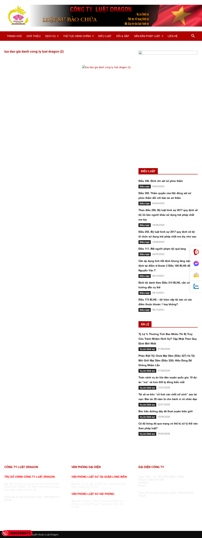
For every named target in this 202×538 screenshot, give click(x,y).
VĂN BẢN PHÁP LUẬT (147, 36)
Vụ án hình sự (147, 349)
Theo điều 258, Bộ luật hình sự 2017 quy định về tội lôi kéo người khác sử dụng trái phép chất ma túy (168, 214)
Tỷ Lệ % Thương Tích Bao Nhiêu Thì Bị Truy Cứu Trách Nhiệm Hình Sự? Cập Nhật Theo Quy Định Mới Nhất (167, 338)
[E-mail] (196, 275)
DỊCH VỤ (50, 36)
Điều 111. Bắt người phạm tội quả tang (162, 248)
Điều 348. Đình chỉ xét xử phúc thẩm (160, 181)
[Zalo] (196, 286)
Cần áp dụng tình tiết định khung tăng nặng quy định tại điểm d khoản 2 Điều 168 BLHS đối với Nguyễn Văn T (167, 265)
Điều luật (145, 186)
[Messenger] (196, 263)
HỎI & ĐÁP (122, 36)
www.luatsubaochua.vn (165, 482)
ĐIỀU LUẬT (104, 36)
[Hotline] (196, 252)
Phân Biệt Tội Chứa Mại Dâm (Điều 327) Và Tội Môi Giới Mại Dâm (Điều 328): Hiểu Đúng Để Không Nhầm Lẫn (166, 360)
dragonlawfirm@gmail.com (29, 500)
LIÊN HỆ (173, 36)
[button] (193, 36)
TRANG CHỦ (14, 36)
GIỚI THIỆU (33, 36)
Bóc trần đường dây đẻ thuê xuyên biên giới (165, 411)
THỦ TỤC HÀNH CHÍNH (77, 36)
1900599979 (20, 533)
